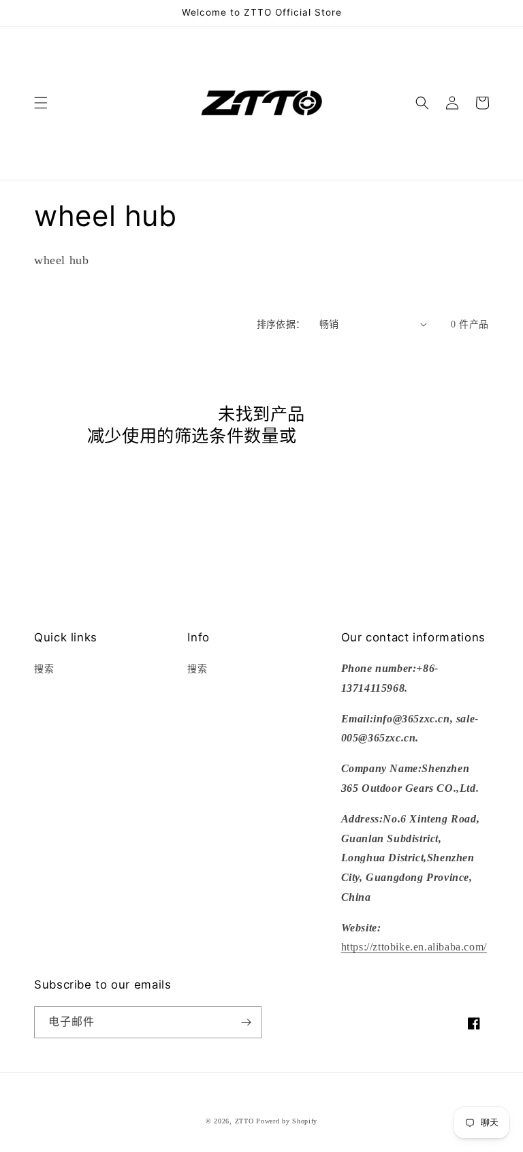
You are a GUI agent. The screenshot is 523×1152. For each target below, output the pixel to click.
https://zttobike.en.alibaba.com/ (414, 947)
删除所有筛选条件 (366, 436)
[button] (41, 103)
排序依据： (281, 324)
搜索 (44, 669)
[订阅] (246, 1022)
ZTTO (244, 1121)
